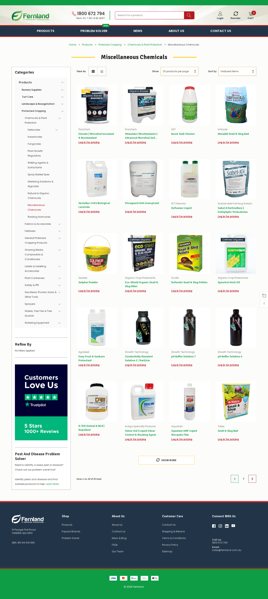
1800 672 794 (90, 14)
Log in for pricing (88, 142)
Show (155, 71)
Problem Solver (93, 30)
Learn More (52, 484)
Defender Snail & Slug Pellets (189, 282)
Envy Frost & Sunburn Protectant (91, 358)
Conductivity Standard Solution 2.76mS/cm (139, 358)
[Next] (252, 479)
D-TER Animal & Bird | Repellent (91, 427)
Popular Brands (71, 531)
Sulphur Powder (88, 282)
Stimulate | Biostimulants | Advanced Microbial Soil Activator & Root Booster (141, 136)
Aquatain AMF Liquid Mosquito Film (184, 432)
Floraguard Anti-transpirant (142, 203)
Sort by (212, 71)
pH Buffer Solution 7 (183, 356)
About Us (176, 31)
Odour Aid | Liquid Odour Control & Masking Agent (140, 432)
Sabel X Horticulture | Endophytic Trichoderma (233, 210)
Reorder (236, 18)
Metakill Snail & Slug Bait (233, 134)
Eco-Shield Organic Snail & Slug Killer (141, 284)
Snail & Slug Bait (228, 430)
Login (220, 18)
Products (45, 31)
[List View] (101, 71)
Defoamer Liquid (181, 208)
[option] (134, 3)
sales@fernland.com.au (226, 550)
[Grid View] (93, 71)
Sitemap (167, 551)
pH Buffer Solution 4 (230, 356)
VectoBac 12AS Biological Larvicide (94, 205)
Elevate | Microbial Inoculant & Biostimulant (96, 135)
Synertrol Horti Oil (229, 282)
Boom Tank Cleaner (183, 134)
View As (81, 71)
